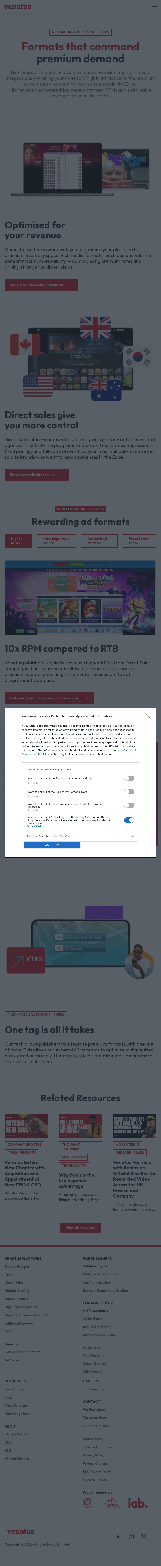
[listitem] (80, 770)
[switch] (129, 778)
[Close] (148, 716)
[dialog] (80, 783)
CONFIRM (52, 844)
